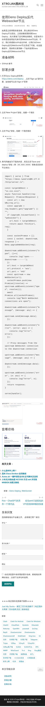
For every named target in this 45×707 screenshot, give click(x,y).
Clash (5, 621)
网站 (3, 564)
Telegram (34, 639)
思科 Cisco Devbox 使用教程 (14, 473)
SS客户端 (23, 639)
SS (40, 636)
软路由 (21, 661)
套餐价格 (8, 684)
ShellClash (22, 636)
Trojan (5, 643)
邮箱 (4, 554)
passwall (25, 629)
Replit (5, 632)
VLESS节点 (28, 647)
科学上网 (6, 661)
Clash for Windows (33, 621)
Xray (29, 650)
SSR (4, 639)
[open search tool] (38, 5)
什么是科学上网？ (9, 470)
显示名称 (6, 543)
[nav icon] (42, 5)
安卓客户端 (7, 658)
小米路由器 (31, 658)
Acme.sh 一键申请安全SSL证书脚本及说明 (20, 476)
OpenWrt (16, 629)
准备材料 (8, 676)
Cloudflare (15, 625)
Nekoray (6, 629)
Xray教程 (37, 650)
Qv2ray (35, 629)
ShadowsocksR (9, 636)
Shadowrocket (15, 632)
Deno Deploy (15, 491)
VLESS (18, 647)
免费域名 (24, 654)
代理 (4, 654)
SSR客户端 (13, 639)
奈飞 (31, 654)
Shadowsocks (30, 632)
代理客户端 (13, 654)
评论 (4, 523)
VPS (36, 647)
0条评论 (34, 26)
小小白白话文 (19, 658)
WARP (5, 650)
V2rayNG (31, 643)
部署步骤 (8, 680)
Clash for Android (16, 621)
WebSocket (27, 491)
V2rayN (21, 643)
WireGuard (15, 650)
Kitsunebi (35, 625)
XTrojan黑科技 (13, 3)
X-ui (23, 650)
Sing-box (32, 636)
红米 (14, 661)
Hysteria (25, 625)
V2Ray (13, 643)
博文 (28, 26)
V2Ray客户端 (8, 647)
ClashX (5, 625)
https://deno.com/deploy (13, 79)
